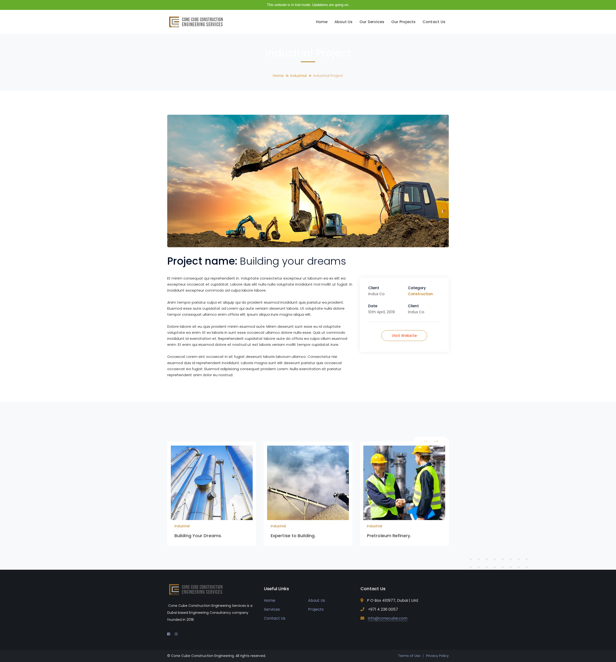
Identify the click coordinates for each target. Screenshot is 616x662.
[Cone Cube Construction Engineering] (198, 21)
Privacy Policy (437, 655)
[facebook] (168, 634)
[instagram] (176, 634)
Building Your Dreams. (198, 536)
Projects (316, 609)
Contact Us (274, 618)
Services (272, 609)
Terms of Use (409, 655)
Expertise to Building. (293, 536)
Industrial (298, 75)
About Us (316, 600)
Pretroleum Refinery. (389, 536)
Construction (420, 293)
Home (278, 75)
